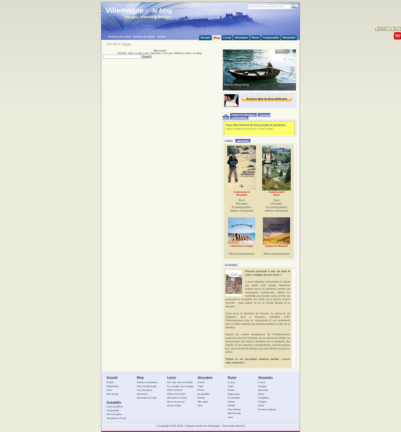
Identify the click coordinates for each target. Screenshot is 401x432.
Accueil (126, 44)
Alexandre (265, 377)
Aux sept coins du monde (180, 382)
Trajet (200, 386)
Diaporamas (113, 386)
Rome (232, 377)
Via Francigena (114, 414)
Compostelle (113, 410)
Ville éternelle (234, 413)
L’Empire (262, 401)
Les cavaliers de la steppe (180, 386)
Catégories (239, 118)
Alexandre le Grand (116, 418)
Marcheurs (142, 394)
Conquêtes (263, 397)
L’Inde (261, 405)
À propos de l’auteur (144, 36)
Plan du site (112, 394)
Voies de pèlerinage (146, 386)
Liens (109, 390)
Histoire (201, 397)
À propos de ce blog (119, 36)
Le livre (201, 382)
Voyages (262, 386)
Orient (261, 394)
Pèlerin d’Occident (176, 394)
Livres (229, 141)
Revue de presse (176, 401)
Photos (110, 382)
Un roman (231, 265)
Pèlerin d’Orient (175, 390)
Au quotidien (203, 394)
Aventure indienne (267, 409)
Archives (243, 141)
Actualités (114, 402)
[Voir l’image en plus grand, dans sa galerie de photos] (259, 70)
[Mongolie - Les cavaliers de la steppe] (276, 230)
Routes (231, 401)
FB (226, 115)
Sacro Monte (234, 409)
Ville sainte (202, 401)
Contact (161, 36)
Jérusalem (204, 377)
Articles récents (243, 115)
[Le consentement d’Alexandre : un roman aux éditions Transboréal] (233, 283)
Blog (140, 377)
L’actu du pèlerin (115, 406)
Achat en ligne (174, 405)
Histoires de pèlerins (147, 382)
